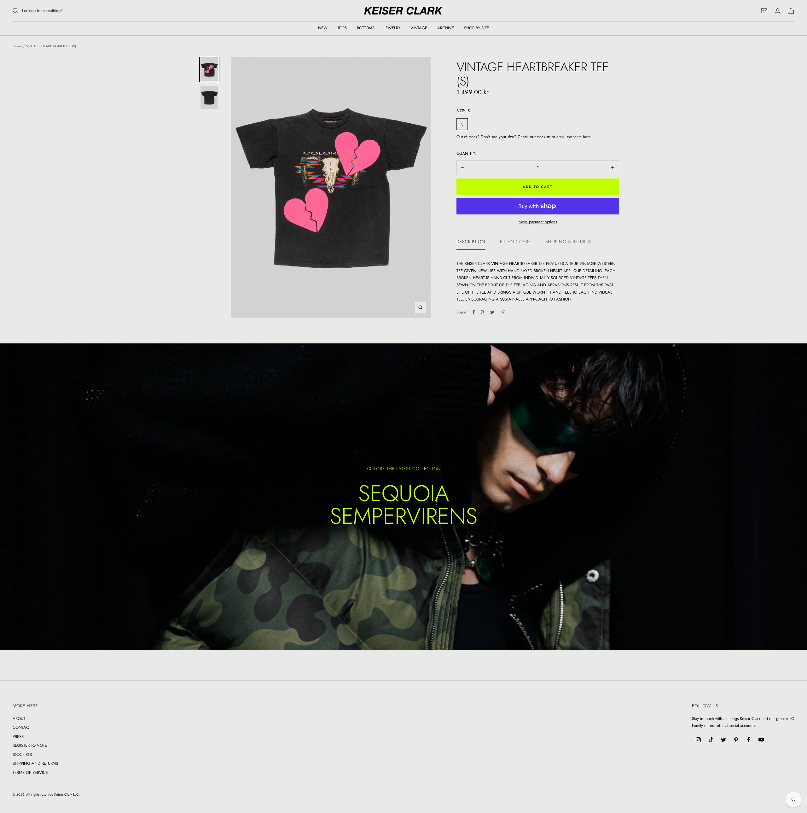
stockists (543, 137)
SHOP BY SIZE (476, 28)
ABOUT (19, 719)
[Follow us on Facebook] (748, 740)
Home (17, 46)
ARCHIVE (445, 28)
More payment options (538, 222)
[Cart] (791, 11)
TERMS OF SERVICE (30, 772)
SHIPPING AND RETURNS (35, 763)
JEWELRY (392, 28)
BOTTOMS (365, 28)
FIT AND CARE (515, 242)
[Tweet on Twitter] (492, 312)
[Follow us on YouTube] (761, 740)
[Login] (778, 11)
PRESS (18, 737)
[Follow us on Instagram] (698, 740)
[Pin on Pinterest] (482, 312)
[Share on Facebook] (474, 312)
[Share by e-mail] (503, 312)
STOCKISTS (22, 754)
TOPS (342, 28)
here (586, 137)
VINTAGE (418, 28)
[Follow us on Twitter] (723, 740)
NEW (323, 28)
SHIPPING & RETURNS (568, 242)
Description (470, 242)
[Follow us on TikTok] (711, 740)
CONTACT (22, 727)
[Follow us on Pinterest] (736, 740)
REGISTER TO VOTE (30, 745)
